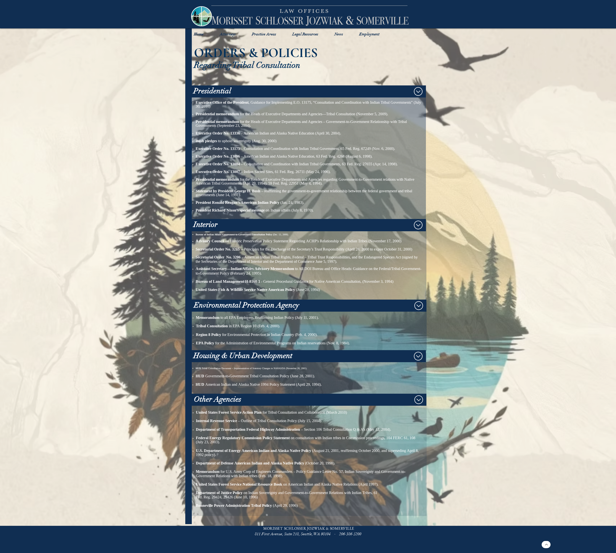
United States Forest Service (219, 412)
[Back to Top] (546, 544)
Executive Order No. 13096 (218, 156)
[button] (228, 34)
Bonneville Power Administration (223, 505)
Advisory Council (210, 241)
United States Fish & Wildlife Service (226, 290)
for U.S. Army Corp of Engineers (233, 471)
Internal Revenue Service (216, 421)
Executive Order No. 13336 (218, 133)
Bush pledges (206, 141)
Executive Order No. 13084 (218, 164)
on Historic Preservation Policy (248, 241)
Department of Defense (214, 463)
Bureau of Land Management (220, 281)
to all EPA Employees (225, 317)
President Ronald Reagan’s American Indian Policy (237, 202)
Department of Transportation (220, 429)
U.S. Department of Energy (218, 451)
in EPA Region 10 (226, 326)
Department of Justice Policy (219, 493)
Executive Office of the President (222, 102)
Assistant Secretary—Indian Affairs (225, 269)
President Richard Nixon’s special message (230, 210)
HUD (198, 368)
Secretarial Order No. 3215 (218, 249)
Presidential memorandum (217, 114)
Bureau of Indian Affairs (208, 234)
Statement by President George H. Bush (228, 191)
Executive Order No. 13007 (218, 172)
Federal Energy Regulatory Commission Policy (234, 438)
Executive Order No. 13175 (218, 149)
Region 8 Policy (208, 335)
